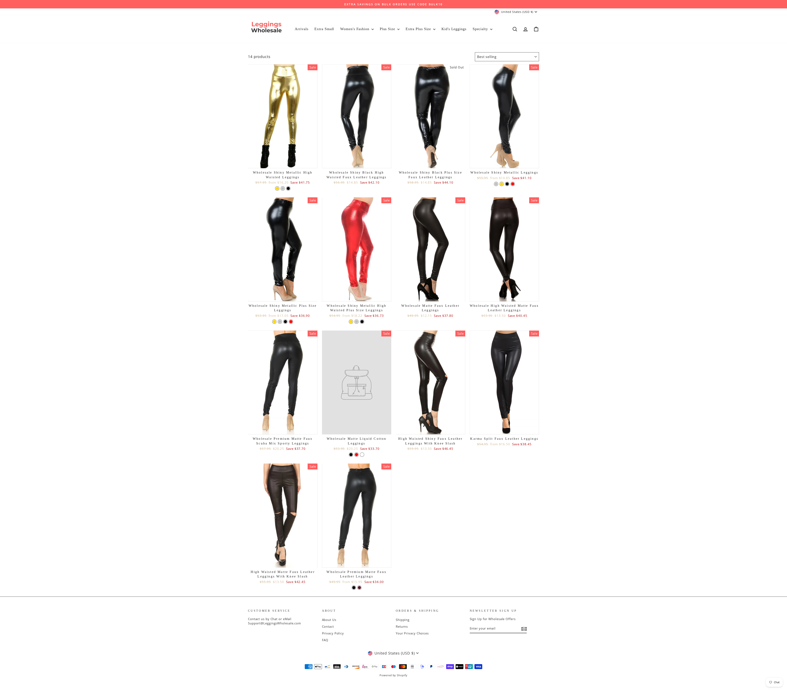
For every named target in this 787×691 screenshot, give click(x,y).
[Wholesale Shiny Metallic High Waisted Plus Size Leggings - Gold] (351, 322)
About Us (329, 620)
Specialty (481, 29)
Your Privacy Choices (412, 633)
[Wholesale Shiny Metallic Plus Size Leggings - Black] (285, 322)
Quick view (282, 163)
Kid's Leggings (453, 29)
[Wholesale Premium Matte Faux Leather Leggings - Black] (354, 588)
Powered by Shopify (393, 675)
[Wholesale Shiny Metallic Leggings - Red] (513, 184)
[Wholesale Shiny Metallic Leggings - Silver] (496, 184)
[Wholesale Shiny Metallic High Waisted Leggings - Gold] (277, 188)
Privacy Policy (333, 633)
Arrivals (301, 29)
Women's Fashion (355, 29)
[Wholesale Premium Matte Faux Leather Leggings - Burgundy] (359, 588)
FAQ (325, 640)
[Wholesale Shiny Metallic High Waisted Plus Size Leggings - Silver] (356, 322)
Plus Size (388, 29)
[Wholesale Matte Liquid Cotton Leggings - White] (362, 455)
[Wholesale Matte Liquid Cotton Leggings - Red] (356, 455)
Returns (402, 626)
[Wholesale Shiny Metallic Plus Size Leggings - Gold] (274, 322)
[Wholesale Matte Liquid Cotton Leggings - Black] (351, 455)
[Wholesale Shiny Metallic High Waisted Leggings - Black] (288, 188)
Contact (328, 626)
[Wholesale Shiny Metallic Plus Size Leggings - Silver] (280, 322)
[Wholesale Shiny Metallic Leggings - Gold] (502, 184)
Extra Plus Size (419, 29)
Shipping (402, 620)
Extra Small (324, 29)
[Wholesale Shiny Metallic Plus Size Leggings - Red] (291, 322)
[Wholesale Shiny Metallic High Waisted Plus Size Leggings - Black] (362, 322)
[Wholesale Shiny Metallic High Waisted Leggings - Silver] (283, 188)
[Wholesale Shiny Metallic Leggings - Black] (507, 184)
